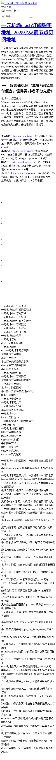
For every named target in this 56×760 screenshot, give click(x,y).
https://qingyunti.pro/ (22, 136)
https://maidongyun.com (24, 162)
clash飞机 (32, 3)
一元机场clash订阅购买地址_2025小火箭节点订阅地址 (27, 32)
